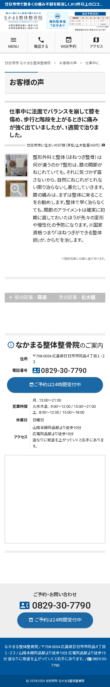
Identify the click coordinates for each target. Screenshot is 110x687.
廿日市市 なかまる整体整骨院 (65, 681)
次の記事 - (82, 297)
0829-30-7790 (60, 370)
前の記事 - (32, 297)
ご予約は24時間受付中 (55, 384)
